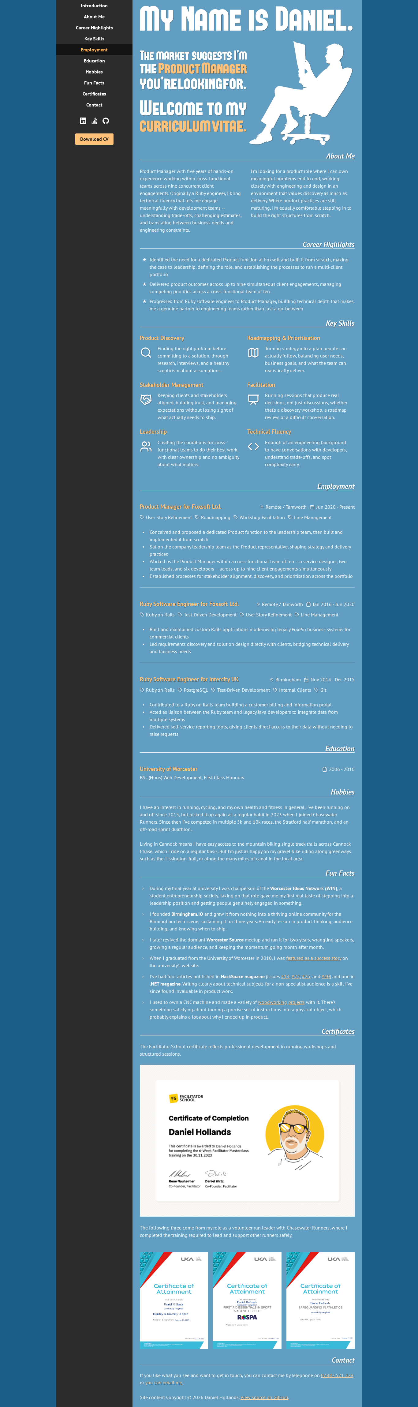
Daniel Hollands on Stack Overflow (94, 121)
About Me (94, 16)
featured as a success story (313, 958)
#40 (326, 976)
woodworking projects (281, 1002)
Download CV (94, 139)
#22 (296, 976)
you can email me (163, 1382)
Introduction (94, 5)
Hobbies (94, 72)
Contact (94, 105)
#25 (306, 976)
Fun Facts (94, 83)
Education (94, 61)
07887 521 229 (337, 1375)
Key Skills (94, 39)
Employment (94, 50)
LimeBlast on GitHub (106, 121)
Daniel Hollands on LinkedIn (83, 121)
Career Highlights (94, 27)
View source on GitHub (264, 1397)
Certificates (94, 94)
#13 (285, 976)
